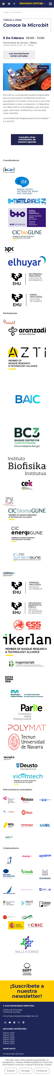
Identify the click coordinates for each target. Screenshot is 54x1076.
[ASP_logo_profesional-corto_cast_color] (27, 856)
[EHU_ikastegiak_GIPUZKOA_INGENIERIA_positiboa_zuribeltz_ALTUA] (27, 608)
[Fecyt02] (27, 903)
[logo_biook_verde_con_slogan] (27, 872)
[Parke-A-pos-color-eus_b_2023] (27, 712)
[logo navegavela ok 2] (9, 889)
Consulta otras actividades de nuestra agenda (27, 139)
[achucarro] (9, 322)
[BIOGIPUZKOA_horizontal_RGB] (27, 217)
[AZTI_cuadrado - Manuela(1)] (27, 358)
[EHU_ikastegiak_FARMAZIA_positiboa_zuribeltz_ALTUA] (27, 587)
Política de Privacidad (12, 1010)
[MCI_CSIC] (27, 925)
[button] (42, 3)
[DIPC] (9, 249)
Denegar (25, 1071)
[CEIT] (27, 485)
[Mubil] (45, 825)
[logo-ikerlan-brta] (27, 645)
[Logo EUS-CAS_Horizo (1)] (27, 693)
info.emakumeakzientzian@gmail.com (20, 1016)
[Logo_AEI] (9, 859)
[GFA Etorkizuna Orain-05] (45, 800)
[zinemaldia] (27, 969)
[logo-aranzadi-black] (27, 331)
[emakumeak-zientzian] (3, 4)
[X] (19, 1022)
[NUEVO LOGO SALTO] (9, 837)
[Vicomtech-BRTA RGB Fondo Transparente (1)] (27, 779)
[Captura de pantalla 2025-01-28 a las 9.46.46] (27, 812)
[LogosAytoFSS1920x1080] (9, 811)
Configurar (41, 1071)
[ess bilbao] (27, 625)
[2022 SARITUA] (14, 4)
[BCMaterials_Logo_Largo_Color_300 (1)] (27, 202)
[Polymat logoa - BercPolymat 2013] (27, 728)
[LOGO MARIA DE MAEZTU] (9, 903)
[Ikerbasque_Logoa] (27, 825)
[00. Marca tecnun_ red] (27, 742)
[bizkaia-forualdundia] (27, 800)
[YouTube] (10, 1022)
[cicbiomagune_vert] (27, 514)
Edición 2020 (9, 1033)
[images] (9, 917)
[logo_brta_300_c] (9, 825)
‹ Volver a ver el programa (12, 12)
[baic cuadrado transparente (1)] (27, 399)
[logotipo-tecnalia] (9, 758)
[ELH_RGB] (27, 261)
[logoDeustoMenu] (27, 766)
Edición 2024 (9, 1041)
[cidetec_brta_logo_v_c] (9, 574)
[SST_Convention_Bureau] (9, 873)
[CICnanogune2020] (27, 557)
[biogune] (27, 235)
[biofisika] (27, 466)
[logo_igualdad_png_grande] (27, 889)
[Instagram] (5, 1022)
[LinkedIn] (23, 1022)
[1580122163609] (27, 945)
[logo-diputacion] (9, 800)
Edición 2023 (9, 1039)
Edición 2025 (8, 1043)
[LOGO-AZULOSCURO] (45, 855)
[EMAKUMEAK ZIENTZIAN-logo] (31, 3)
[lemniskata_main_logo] (27, 917)
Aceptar (11, 1071)
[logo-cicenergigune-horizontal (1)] (27, 534)
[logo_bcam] (9, 170)
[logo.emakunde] (45, 874)
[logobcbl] (27, 185)
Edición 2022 (8, 1037)
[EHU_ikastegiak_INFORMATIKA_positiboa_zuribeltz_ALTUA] (27, 279)
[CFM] (9, 501)
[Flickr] (14, 1022)
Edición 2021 (8, 1035)
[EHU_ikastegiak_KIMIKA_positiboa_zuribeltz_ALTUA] (27, 300)
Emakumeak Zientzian (13, 1054)
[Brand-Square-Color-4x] (27, 437)
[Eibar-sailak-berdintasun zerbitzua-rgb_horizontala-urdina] (45, 889)
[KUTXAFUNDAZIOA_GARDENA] (9, 679)
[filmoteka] (45, 904)
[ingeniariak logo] (27, 663)
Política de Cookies (11, 1012)
